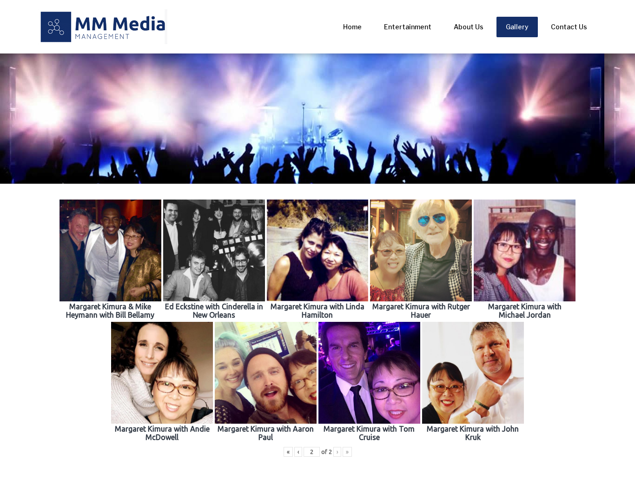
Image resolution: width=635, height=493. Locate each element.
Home (352, 27)
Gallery (517, 27)
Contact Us (569, 27)
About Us (468, 27)
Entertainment (407, 27)
